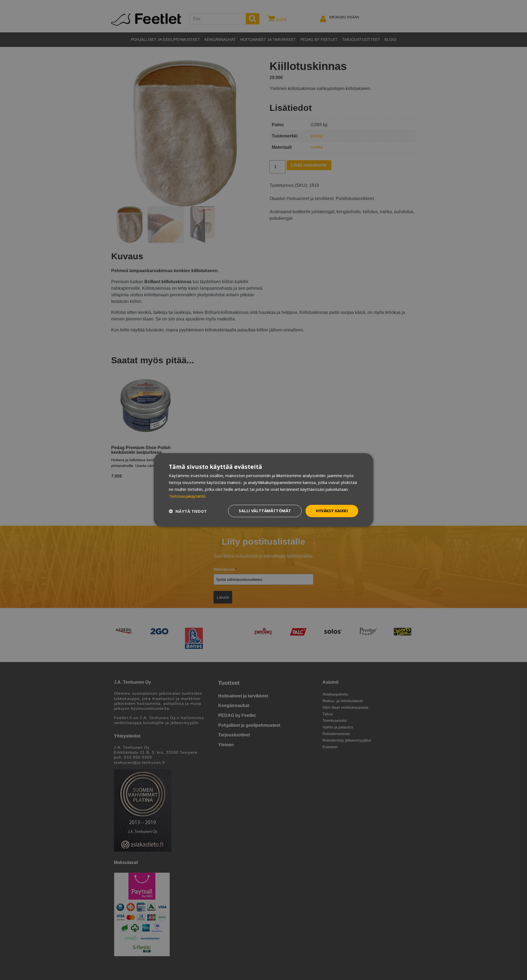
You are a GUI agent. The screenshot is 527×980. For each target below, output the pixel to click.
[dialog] (263, 490)
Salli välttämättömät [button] (265, 510)
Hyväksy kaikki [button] (332, 510)
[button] (188, 511)
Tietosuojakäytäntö (187, 496)
